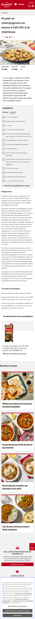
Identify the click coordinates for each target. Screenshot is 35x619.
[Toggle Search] (29, 6)
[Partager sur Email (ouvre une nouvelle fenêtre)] (12, 37)
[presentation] (17, 386)
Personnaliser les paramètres (23, 593)
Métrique (5, 112)
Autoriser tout (17, 615)
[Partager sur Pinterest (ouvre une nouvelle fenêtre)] (9, 37)
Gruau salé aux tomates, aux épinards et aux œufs (15, 487)
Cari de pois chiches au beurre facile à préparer (15, 528)
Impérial (12, 112)
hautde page (32, 548)
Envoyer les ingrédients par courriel (17, 185)
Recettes (4, 12)
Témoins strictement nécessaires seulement (17, 611)
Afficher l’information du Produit (14, 354)
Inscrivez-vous (16, 564)
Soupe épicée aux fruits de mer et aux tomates (17, 446)
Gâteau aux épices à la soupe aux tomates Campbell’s (17, 405)
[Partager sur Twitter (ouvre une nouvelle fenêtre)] (7, 37)
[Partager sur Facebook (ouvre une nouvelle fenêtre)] (5, 37)
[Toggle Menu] (33, 6)
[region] (17, 598)
